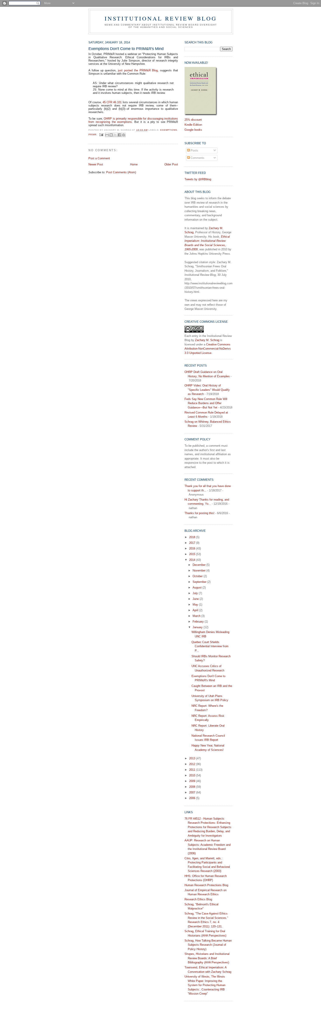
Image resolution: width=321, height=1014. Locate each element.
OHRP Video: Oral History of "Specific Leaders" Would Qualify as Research (207, 390)
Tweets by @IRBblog (198, 179)
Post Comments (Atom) (121, 172)
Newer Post (95, 164)
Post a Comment (99, 158)
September (200, 581)
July (196, 593)
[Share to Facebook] (119, 135)
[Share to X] (115, 135)
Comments (197, 158)
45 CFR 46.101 (112, 102)
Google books (193, 129)
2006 (192, 798)
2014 (192, 559)
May (196, 604)
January (198, 627)
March (197, 616)
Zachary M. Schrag (207, 340)
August (197, 587)
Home (134, 164)
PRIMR (92, 134)
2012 (192, 764)
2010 (192, 775)
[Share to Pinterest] (123, 135)
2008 (192, 786)
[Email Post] (101, 134)
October (198, 576)
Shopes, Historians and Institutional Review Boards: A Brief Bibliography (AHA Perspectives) (207, 958)
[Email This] (107, 135)
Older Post (171, 164)
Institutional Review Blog (161, 18)
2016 (192, 548)
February (199, 621)
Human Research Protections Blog (206, 885)
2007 (192, 792)
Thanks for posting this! (199, 513)
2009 (192, 781)
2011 (192, 769)
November (199, 570)
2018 (192, 537)
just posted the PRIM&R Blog (138, 70)
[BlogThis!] (111, 135)
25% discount (193, 119)
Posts (194, 150)
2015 (192, 554)
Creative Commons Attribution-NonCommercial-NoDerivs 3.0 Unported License (208, 349)
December (199, 564)
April (196, 610)
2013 (192, 758)
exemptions (168, 130)
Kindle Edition (193, 124)
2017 (192, 542)
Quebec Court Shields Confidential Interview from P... (210, 646)
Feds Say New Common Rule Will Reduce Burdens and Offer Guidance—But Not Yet (206, 403)
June (196, 599)
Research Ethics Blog (198, 899)
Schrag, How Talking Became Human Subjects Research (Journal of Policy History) (208, 945)
